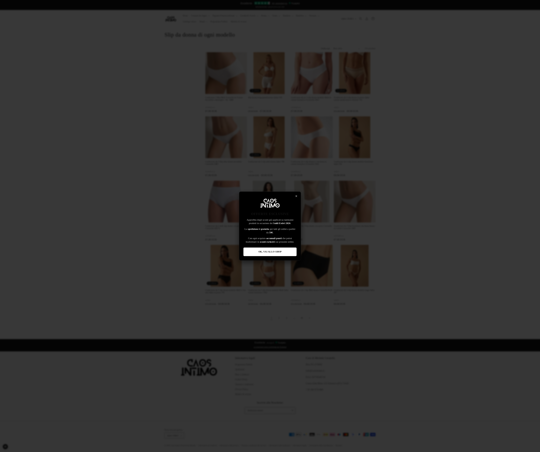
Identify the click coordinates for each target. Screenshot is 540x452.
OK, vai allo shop (270, 251)
